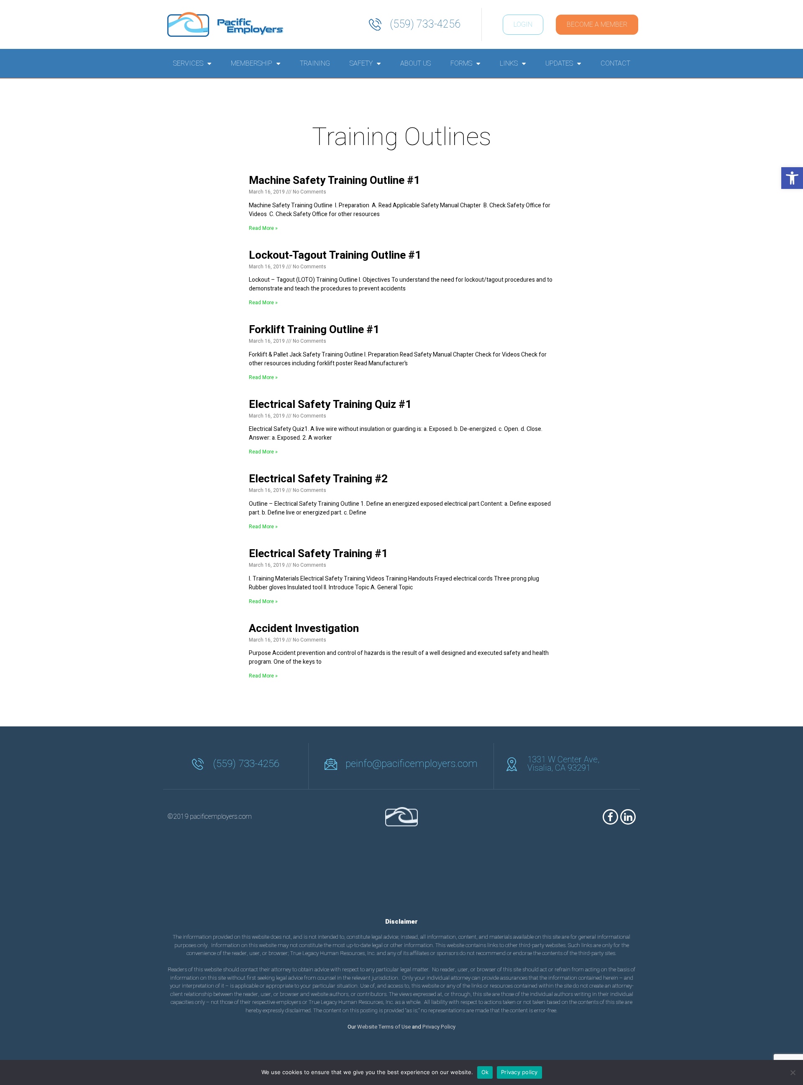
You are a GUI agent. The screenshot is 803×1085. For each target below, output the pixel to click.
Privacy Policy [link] (438, 1027)
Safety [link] (361, 64)
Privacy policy (519, 1072)
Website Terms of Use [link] (384, 1027)
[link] (792, 178)
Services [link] (188, 64)
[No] (792, 1072)
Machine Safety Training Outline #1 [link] (334, 180)
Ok (485, 1072)
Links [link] (509, 64)
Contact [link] (615, 64)
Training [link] (315, 64)
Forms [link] (461, 64)
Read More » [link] (263, 228)
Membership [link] (251, 64)
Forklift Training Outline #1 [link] (314, 330)
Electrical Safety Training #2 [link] (318, 479)
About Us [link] (415, 64)
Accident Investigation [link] (304, 629)
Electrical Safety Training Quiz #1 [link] (330, 405)
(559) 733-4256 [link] (425, 24)
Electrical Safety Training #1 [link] (318, 554)
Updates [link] (559, 64)
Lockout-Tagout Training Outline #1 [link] (335, 255)
